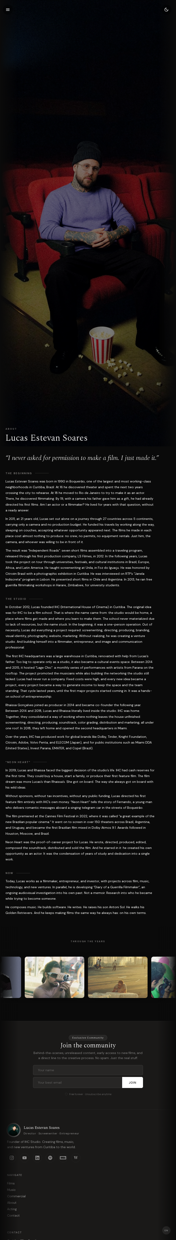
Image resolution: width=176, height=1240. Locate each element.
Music (11, 1190)
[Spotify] (50, 1157)
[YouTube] (24, 1157)
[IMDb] (63, 1157)
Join (132, 1083)
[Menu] (8, 10)
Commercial (16, 1196)
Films (11, 1183)
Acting (12, 1209)
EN (166, 1230)
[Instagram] (11, 1157)
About (11, 1203)
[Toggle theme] (166, 10)
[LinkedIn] (37, 1157)
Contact (13, 1215)
